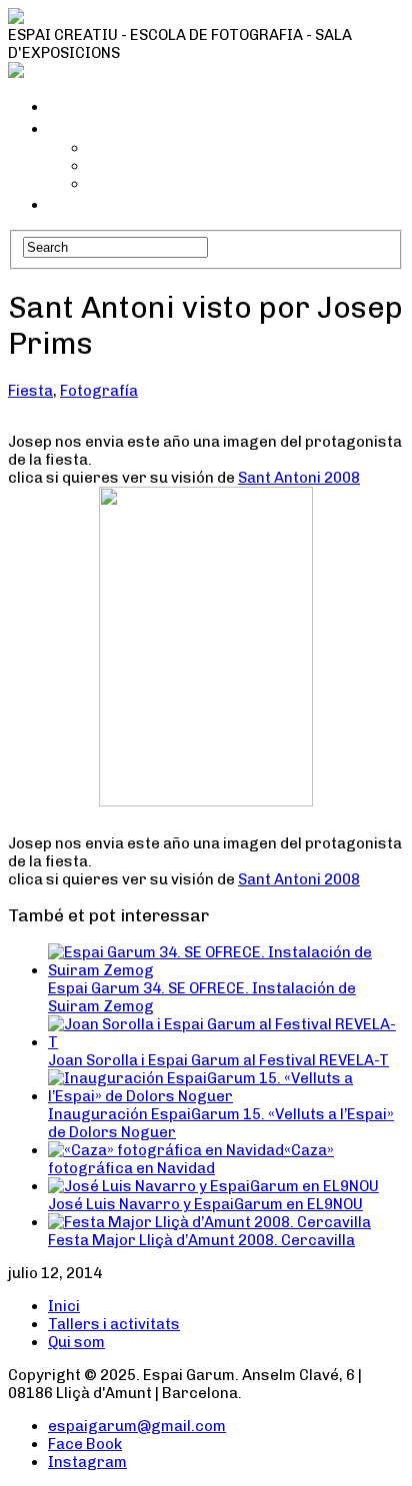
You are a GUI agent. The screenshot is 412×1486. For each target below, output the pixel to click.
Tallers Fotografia (154, 184)
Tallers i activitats (125, 128)
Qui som (82, 204)
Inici (66, 106)
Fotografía (99, 391)
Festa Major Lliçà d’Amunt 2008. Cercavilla (201, 1240)
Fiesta (30, 391)
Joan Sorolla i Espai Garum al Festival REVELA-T (218, 1060)
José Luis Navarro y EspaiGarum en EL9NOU (205, 1204)
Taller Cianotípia (147, 148)
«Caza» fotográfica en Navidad (191, 1159)
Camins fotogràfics (159, 166)
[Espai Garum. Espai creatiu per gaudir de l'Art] (182, 17)
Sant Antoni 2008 (299, 478)
